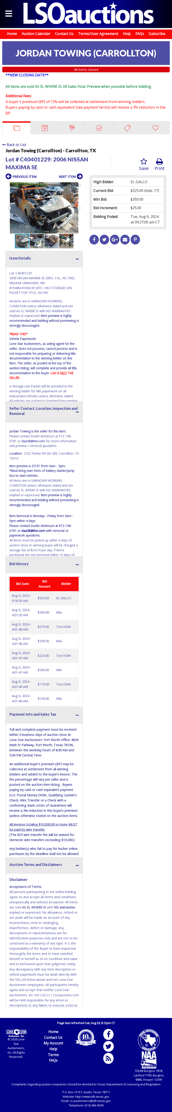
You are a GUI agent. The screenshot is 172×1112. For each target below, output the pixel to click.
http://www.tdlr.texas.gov (92, 1097)
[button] (78, 186)
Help (127, 33)
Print (160, 168)
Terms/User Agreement (98, 33)
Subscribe (157, 33)
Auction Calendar (36, 33)
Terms (53, 1054)
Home (12, 33)
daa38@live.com (33, 441)
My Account (53, 1043)
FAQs (139, 33)
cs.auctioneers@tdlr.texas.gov (90, 1101)
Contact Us (64, 33)
